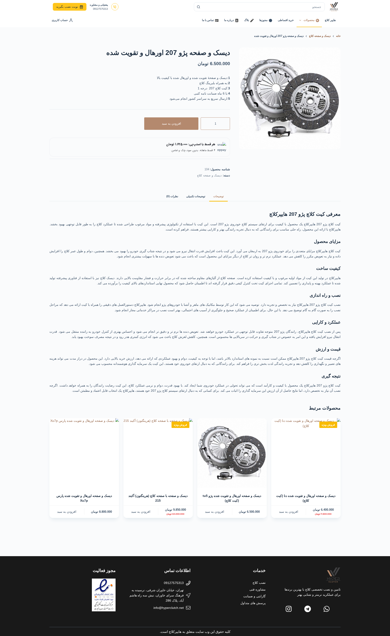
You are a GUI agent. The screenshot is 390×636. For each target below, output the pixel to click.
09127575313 (100, 8)
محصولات (309, 20)
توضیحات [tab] (218, 196)
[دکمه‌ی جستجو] (198, 6)
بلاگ (246, 20)
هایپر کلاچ (330, 20)
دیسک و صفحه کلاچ (209, 175)
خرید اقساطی (286, 20)
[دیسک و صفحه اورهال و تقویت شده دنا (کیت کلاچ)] (306, 453)
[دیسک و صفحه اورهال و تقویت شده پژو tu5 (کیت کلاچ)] (232, 453)
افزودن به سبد (171, 123)
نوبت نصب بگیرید (67, 6)
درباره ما (229, 20)
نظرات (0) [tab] (172, 196)
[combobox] (264, 6)
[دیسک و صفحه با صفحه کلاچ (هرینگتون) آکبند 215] (158, 453)
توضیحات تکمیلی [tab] (195, 196)
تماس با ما (208, 20)
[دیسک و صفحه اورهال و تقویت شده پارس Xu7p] (84, 453)
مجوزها (263, 20)
